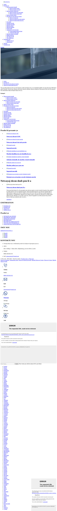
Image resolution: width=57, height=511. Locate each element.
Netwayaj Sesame (5, 260)
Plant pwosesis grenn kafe (16, 13)
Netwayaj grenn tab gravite (25, 260)
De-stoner (9, 21)
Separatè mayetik (11, 24)
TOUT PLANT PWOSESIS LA (11, 223)
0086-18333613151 (8, 275)
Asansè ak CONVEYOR (12, 30)
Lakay (5, 4)
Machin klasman (10, 27)
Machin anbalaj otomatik (12, 34)
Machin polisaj (10, 26)
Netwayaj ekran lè (14, 17)
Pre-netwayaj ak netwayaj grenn (14, 16)
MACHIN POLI (7, 220)
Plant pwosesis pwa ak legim (16, 12)
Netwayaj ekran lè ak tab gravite (17, 19)
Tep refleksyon (10, 38)
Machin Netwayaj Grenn (37, 260)
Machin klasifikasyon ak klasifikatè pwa (19, 154)
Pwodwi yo (6, 5)
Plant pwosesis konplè (12, 7)
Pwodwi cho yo (25, 258)
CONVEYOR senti (14, 32)
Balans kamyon (10, 35)
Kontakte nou (7, 44)
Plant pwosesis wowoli (15, 9)
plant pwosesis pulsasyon (12, 11)
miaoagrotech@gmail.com (12, 256)
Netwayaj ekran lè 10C (13, 136)
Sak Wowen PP (10, 36)
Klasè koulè (9, 28)
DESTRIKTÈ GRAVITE (10, 217)
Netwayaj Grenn (48, 260)
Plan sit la (31, 258)
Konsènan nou (7, 39)
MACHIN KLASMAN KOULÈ (11, 221)
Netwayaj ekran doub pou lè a (17, 20)
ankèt (8, 199)
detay (10, 199)
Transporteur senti (14, 260)
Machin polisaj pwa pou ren (15, 165)
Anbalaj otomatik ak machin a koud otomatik (21, 159)
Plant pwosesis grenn (14, 8)
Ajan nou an (9, 42)
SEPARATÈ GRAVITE (9, 219)
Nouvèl (5, 43)
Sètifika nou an (10, 40)
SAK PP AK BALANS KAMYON (12, 224)
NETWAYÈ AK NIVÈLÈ (10, 216)
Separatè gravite (10, 23)
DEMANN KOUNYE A (7, 230)
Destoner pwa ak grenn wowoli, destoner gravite (21, 177)
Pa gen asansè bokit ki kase (16, 31)
